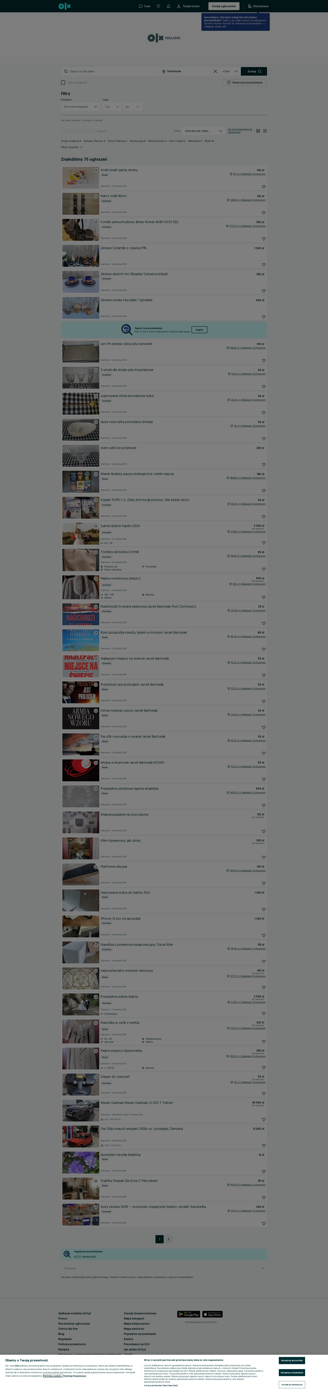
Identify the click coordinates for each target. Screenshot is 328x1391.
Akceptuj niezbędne (292, 1372)
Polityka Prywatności (74, 1375)
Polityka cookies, (53, 1375)
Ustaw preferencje (292, 1384)
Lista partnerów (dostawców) (161, 1385)
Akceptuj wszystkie (292, 1360)
